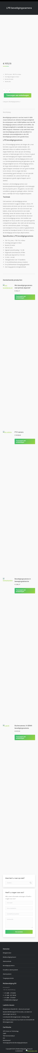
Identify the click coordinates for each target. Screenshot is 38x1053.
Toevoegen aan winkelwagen (17, 95)
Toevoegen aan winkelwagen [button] (21, 297)
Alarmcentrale (7, 961)
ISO (4, 1038)
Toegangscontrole (8, 978)
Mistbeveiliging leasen (9, 957)
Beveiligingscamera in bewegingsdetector (23, 580)
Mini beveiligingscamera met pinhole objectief (23, 286)
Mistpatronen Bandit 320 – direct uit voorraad (16, 1009)
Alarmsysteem (7, 974)
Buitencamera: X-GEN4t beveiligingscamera (23, 727)
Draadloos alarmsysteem (10, 970)
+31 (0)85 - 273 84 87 (9, 997)
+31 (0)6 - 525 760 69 (10, 995)
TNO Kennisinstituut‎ (9, 1036)
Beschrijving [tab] (7, 112)
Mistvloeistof (7, 1040)
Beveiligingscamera (14, 101)
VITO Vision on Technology (11, 1031)
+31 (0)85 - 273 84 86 (10, 993)
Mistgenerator (7, 953)
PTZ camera (19, 432)
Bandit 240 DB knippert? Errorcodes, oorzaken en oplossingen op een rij (17, 1013)
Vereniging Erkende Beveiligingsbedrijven (15, 1043)
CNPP (4, 1033)
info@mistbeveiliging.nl (11, 1000)
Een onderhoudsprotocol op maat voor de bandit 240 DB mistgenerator (18, 1021)
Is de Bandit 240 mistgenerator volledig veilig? (16, 1017)
